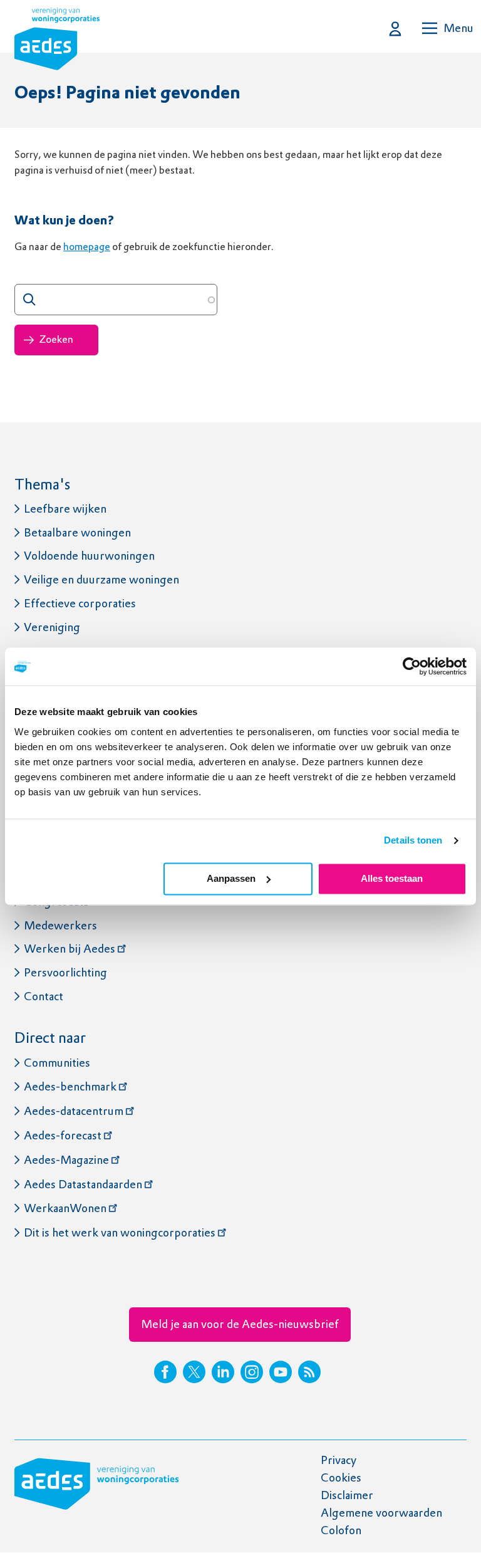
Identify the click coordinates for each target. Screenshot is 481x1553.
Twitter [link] (194, 1372)
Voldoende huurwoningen (89, 555)
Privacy (338, 1460)
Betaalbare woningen (77, 532)
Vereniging (52, 627)
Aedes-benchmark (70, 1086)
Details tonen (413, 840)
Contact (43, 996)
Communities (57, 1062)
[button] (395, 28)
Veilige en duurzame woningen (101, 579)
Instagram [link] (251, 1372)
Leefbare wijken (65, 508)
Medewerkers (60, 925)
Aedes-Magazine (66, 1160)
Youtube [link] (280, 1372)
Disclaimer (347, 1495)
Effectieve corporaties (80, 603)
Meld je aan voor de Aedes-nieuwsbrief (240, 1324)
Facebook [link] (165, 1372)
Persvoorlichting (65, 972)
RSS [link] (309, 1372)
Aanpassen (231, 878)
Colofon (341, 1530)
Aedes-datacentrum (73, 1111)
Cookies (341, 1477)
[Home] (57, 41)
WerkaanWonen (65, 1208)
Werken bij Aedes (69, 948)
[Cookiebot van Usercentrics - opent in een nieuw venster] (412, 666)
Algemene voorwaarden (381, 1512)
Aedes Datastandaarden (83, 1184)
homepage (86, 246)
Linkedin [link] (223, 1372)
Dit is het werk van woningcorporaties (119, 1232)
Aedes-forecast (62, 1135)
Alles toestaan (392, 878)
